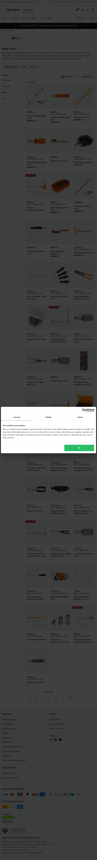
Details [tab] (48, 417)
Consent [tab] (16, 417)
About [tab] (80, 417)
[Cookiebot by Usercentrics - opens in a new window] (84, 410)
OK (79, 448)
